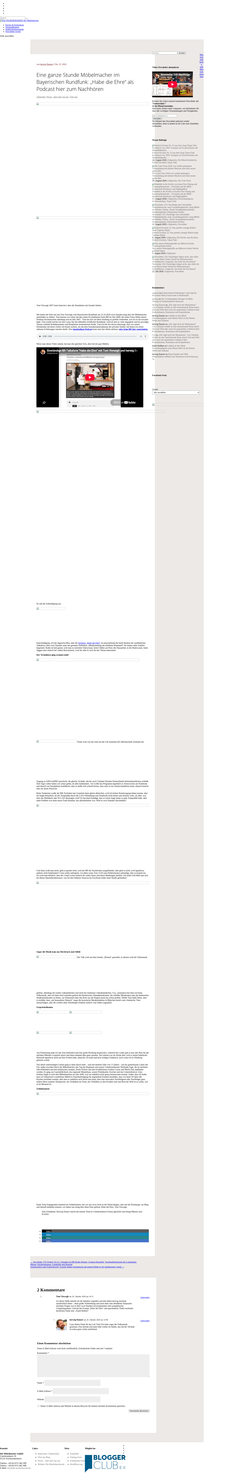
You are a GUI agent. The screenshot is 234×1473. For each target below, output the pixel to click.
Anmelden (74, 1454)
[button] (46, 1231)
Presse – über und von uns (49, 1461)
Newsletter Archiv (13, 31)
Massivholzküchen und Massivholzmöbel (201, 66)
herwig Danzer (46, 64)
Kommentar (43, 1353)
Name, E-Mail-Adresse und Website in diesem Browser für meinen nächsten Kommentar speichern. (82, 1406)
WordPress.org (76, 1464)
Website (40, 1399)
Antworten (145, 1297)
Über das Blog (44, 1457)
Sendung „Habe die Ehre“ (89, 643)
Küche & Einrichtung (14, 25)
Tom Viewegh (62, 1296)
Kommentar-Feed (77, 1461)
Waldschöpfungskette (14, 29)
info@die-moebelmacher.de (19, 1468)
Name (40, 1383)
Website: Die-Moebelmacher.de (51, 1464)
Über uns (73, 97)
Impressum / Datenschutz (48, 1454)
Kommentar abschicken (139, 1411)
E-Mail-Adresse (44, 1391)
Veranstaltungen (12, 27)
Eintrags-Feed (76, 1457)
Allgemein (40, 97)
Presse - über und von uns (57, 97)
